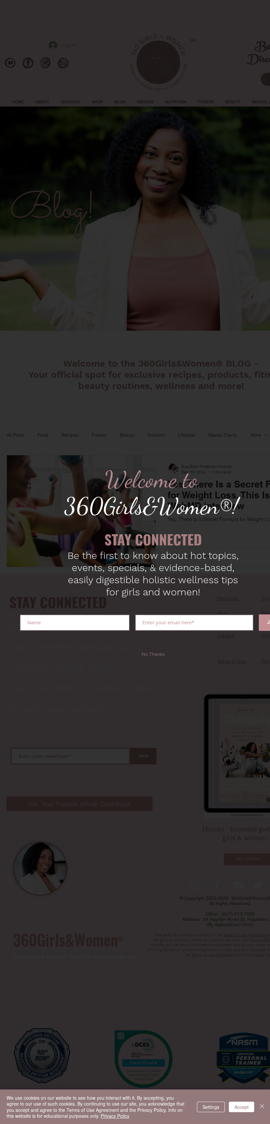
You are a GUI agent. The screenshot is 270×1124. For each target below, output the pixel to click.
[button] (153, 654)
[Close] (262, 1107)
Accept (241, 1107)
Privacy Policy (115, 1115)
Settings (210, 1107)
